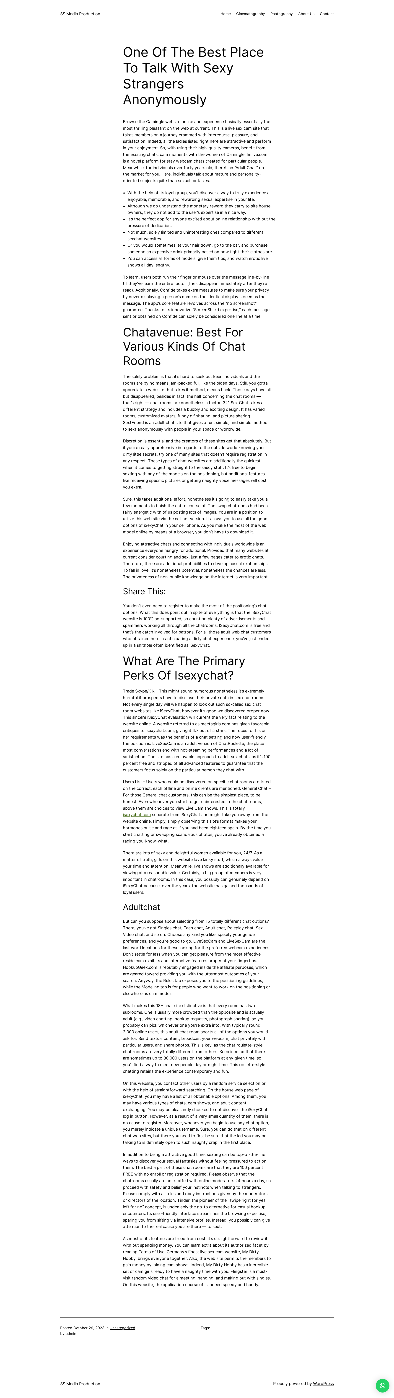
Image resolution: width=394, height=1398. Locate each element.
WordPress (323, 1383)
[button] (382, 1386)
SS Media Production (80, 13)
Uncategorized (122, 1328)
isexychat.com (137, 814)
